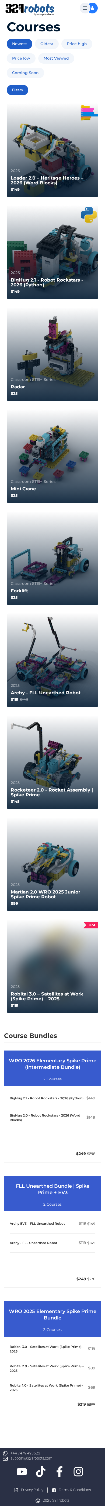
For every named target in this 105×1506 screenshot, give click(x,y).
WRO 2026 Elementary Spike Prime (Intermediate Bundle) (52, 1064)
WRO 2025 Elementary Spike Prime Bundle (52, 1314)
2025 (15, 685)
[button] (85, 8)
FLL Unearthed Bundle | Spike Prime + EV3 (52, 1189)
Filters (17, 90)
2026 (15, 171)
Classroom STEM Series (33, 379)
